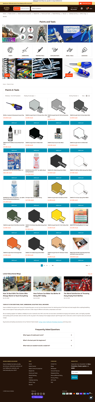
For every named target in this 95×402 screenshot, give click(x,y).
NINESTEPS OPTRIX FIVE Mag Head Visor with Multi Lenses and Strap (80, 253)
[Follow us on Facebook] (32, 394)
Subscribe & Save (86, 3)
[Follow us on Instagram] (38, 394)
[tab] (17, 8)
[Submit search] (65, 8)
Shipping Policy (55, 373)
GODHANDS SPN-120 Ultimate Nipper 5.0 (13, 170)
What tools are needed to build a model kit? (36, 346)
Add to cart (14, 123)
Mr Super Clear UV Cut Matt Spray (34, 197)
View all (90, 274)
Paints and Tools (45, 14)
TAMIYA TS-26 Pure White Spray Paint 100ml (81, 170)
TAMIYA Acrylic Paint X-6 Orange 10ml (12, 252)
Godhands (49, 322)
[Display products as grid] (86, 95)
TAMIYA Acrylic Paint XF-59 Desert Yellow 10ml (58, 253)
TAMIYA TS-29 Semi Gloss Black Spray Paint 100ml (36, 226)
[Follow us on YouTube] (41, 394)
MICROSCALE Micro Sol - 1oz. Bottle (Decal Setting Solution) (36, 171)
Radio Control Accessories (24, 14)
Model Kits (36, 14)
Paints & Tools (10, 84)
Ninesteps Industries (57, 322)
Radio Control (12, 14)
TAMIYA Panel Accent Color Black (56, 142)
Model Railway (56, 14)
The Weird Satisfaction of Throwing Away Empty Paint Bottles (76, 294)
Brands (5, 16)
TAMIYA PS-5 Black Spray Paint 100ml (57, 170)
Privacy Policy (54, 378)
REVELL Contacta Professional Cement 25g (13, 115)
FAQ (52, 382)
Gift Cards (53, 380)
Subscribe (74, 377)
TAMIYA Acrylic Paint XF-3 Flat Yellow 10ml (58, 225)
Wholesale (53, 368)
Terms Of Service (55, 371)
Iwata (44, 322)
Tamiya (40, 322)
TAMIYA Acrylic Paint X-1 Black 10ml (34, 142)
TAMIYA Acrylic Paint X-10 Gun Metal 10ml (80, 115)
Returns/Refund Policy (56, 375)
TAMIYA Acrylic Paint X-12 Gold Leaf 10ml (57, 197)
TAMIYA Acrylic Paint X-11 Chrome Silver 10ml (36, 115)
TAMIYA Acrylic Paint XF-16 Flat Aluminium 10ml (58, 116)
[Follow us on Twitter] (35, 394)
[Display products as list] (89, 95)
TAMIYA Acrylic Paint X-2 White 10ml (79, 142)
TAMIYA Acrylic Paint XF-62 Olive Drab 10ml (13, 225)
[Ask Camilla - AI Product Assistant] (91, 398)
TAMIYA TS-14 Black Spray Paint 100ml (35, 252)
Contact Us (53, 364)
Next (87, 265)
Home (4, 14)
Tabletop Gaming (73, 14)
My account (74, 9)
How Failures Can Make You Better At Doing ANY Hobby (46, 294)
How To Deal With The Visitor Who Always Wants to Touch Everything (15, 294)
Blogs (52, 366)
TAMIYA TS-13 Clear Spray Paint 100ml (79, 197)
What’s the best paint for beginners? (34, 340)
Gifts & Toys (83, 14)
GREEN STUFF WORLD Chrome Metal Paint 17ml (13, 143)
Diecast (64, 14)
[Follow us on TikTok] (44, 394)
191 (52, 265)
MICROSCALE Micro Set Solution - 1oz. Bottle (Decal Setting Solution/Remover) (14, 198)
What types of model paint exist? (33, 335)
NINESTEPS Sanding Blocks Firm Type (79, 225)
